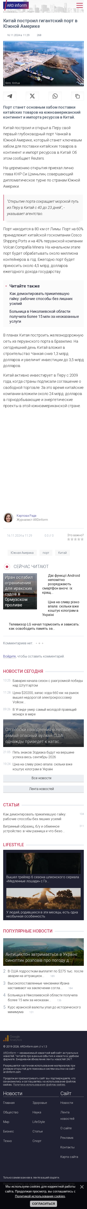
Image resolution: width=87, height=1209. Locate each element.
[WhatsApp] (55, 96)
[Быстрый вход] (70, 5)
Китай (62, 552)
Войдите (9, 656)
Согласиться (43, 1203)
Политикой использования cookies (40, 1196)
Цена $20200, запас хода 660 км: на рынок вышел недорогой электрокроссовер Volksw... (46, 697)
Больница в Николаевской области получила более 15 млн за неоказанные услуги (44, 316)
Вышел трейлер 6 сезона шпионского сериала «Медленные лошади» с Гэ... (42, 879)
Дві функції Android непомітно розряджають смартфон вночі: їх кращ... (61, 584)
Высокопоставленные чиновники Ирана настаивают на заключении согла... (40, 985)
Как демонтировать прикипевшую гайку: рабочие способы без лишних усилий (41, 298)
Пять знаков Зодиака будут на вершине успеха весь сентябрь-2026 (43, 754)
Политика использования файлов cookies (39, 1084)
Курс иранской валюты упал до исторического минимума (44, 1009)
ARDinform (9, 1052)
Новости (66, 1103)
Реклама (66, 1138)
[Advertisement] (43, 464)
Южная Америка (22, 552)
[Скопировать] (77, 96)
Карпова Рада (26, 515)
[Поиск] (61, 5)
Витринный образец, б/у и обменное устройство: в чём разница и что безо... (43, 828)
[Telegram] (9, 96)
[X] (32, 96)
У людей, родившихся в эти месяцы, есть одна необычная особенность (42, 914)
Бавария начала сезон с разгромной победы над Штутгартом (48, 683)
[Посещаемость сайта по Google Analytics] (12, 1038)
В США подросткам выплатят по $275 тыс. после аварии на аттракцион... (45, 973)
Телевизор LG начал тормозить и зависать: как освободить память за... (44, 626)
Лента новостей (41, 789)
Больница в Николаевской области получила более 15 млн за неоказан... (42, 997)
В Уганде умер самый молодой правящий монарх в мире (44, 712)
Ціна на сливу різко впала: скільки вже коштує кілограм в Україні (60, 608)
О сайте (66, 1128)
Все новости (41, 778)
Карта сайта (69, 1157)
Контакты (67, 1147)
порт (46, 552)
